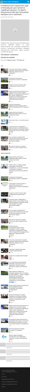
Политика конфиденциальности (10, 381)
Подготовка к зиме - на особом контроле (19, 120)
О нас (3, 374)
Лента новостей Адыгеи (8, 389)
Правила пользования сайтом (9, 384)
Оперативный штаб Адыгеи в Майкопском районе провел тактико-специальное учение (18, 114)
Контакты (4, 376)
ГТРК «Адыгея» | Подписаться (9, 54)
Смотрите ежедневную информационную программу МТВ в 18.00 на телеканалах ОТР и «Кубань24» (19, 106)
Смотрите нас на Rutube (8, 57)
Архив (3, 386)
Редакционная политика (8, 379)
